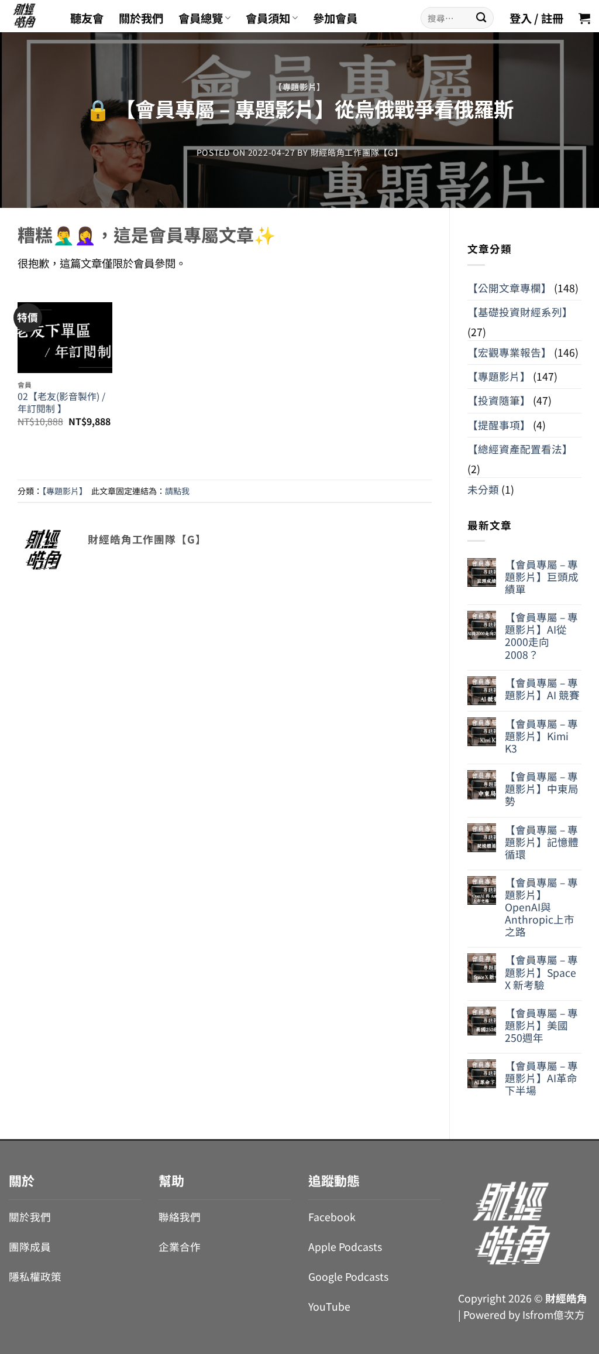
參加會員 (335, 18)
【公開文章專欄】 (509, 288)
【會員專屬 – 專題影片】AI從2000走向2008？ (541, 635)
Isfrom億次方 (553, 1314)
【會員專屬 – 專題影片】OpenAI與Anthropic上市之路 (541, 907)
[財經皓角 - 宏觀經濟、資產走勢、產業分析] (31, 16)
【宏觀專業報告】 (509, 352)
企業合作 (180, 1246)
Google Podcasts (348, 1276)
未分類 (483, 489)
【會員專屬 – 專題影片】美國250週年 (541, 1025)
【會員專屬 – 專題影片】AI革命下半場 (541, 1077)
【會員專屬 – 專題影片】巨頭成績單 (542, 576)
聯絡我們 (180, 1216)
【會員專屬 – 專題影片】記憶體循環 (542, 841)
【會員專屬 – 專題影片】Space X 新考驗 (541, 971)
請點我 (177, 491)
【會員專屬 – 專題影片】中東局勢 (542, 788)
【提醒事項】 (499, 425)
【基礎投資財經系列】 (520, 312)
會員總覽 (200, 18)
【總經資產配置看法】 (520, 449)
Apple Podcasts (345, 1246)
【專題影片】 (299, 87)
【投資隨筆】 (499, 400)
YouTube (329, 1306)
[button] (584, 18)
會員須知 (268, 18)
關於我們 (141, 18)
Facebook (332, 1216)
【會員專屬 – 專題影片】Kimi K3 (541, 735)
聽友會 (87, 18)
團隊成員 (30, 1246)
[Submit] (481, 18)
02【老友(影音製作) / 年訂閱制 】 (61, 403)
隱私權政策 (35, 1276)
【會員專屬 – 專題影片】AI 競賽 (542, 688)
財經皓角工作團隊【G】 (357, 152)
